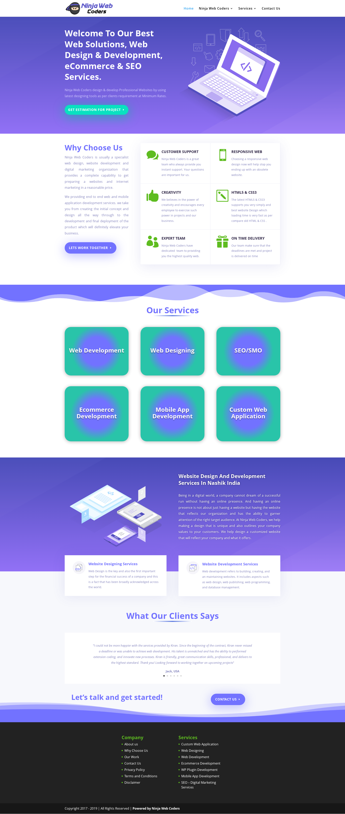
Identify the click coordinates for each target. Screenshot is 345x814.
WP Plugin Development (199, 770)
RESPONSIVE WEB (246, 151)
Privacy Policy (134, 770)
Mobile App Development (200, 776)
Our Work (131, 757)
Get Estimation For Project (94, 110)
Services (245, 9)
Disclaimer (132, 782)
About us (131, 744)
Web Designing (192, 750)
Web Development (195, 757)
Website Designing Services (113, 563)
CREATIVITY (171, 192)
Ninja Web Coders (214, 9)
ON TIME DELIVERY (248, 238)
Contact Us (271, 9)
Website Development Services (230, 564)
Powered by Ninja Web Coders (156, 808)
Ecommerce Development (200, 763)
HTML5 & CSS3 (244, 192)
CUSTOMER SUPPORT (180, 151)
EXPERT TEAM (173, 238)
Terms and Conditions (140, 776)
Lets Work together (88, 248)
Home (189, 9)
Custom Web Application (199, 744)
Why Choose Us (136, 750)
